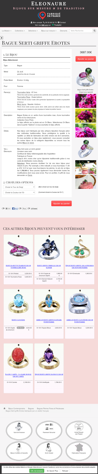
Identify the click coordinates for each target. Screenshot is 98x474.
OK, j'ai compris (37, 471)
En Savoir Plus (52, 471)
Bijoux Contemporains (16, 408)
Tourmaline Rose (23, 97)
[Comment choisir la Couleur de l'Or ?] (51, 192)
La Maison (6, 30)
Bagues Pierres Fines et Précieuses (50, 408)
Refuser (65, 471)
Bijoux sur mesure (48, 30)
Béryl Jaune (21, 104)
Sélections (32, 30)
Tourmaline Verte (23, 92)
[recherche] (94, 31)
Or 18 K (20, 71)
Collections (19, 30)
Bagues (31, 408)
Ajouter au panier (86, 58)
